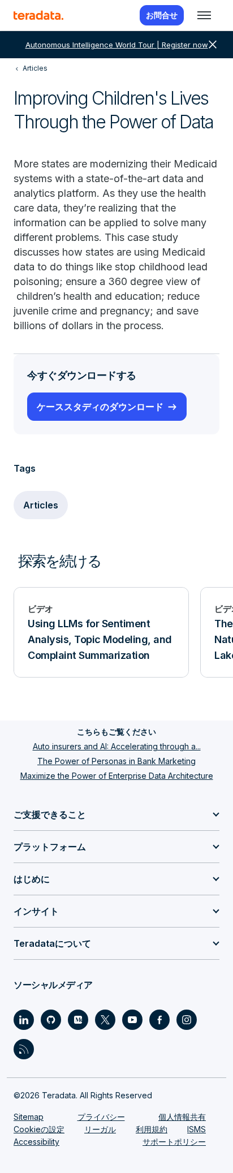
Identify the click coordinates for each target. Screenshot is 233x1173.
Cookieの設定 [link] (39, 1129)
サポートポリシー (174, 1141)
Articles (40, 505)
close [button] (212, 44)
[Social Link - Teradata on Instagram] (186, 1020)
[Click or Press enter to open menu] (204, 15)
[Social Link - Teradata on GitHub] (51, 1020)
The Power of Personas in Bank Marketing (116, 761)
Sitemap (29, 1117)
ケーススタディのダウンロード (100, 406)
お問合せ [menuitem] (162, 15)
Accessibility (36, 1141)
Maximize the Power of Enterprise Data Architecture (116, 775)
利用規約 (151, 1129)
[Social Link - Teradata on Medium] (78, 1020)
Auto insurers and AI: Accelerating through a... (117, 746)
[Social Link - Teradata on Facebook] (159, 1020)
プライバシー (101, 1117)
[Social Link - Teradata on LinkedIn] (24, 1020)
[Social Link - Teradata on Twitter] (105, 1020)
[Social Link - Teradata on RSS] (24, 1049)
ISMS (196, 1129)
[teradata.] (38, 15)
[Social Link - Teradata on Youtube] (132, 1020)
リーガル (100, 1129)
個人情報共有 (182, 1117)
